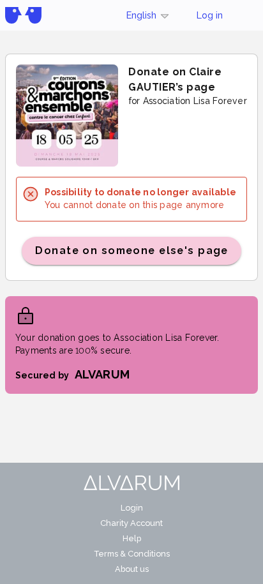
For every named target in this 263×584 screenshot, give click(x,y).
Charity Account (131, 523)
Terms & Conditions (132, 553)
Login (132, 508)
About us (132, 569)
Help (132, 538)
